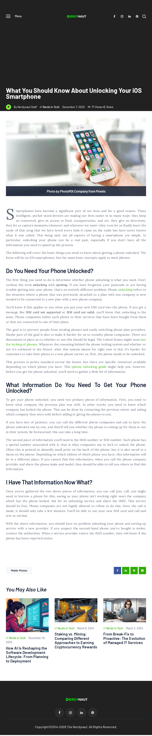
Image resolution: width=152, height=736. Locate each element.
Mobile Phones (19, 570)
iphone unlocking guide (89, 367)
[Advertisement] (76, 51)
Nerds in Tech (51, 107)
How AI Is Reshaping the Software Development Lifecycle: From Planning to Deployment (27, 654)
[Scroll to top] (149, 733)
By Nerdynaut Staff (26, 107)
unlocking (125, 289)
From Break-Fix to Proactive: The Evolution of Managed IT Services (124, 638)
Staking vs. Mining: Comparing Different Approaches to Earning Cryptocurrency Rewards (76, 640)
